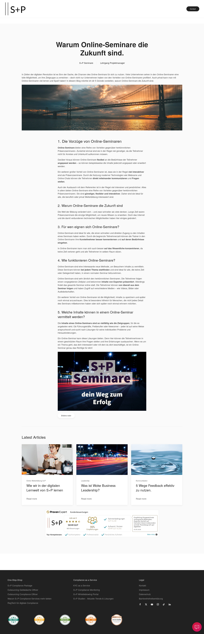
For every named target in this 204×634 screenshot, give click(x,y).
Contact (193, 9)
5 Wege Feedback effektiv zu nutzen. (155, 487)
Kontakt (142, 585)
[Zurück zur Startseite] (15, 9)
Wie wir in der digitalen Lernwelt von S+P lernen (44, 487)
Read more (31, 498)
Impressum (144, 589)
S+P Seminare (86, 62)
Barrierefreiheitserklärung (151, 598)
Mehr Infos (151, 535)
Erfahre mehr (66, 415)
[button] (197, 627)
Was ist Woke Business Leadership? (98, 487)
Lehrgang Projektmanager (112, 62)
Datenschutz (145, 594)
